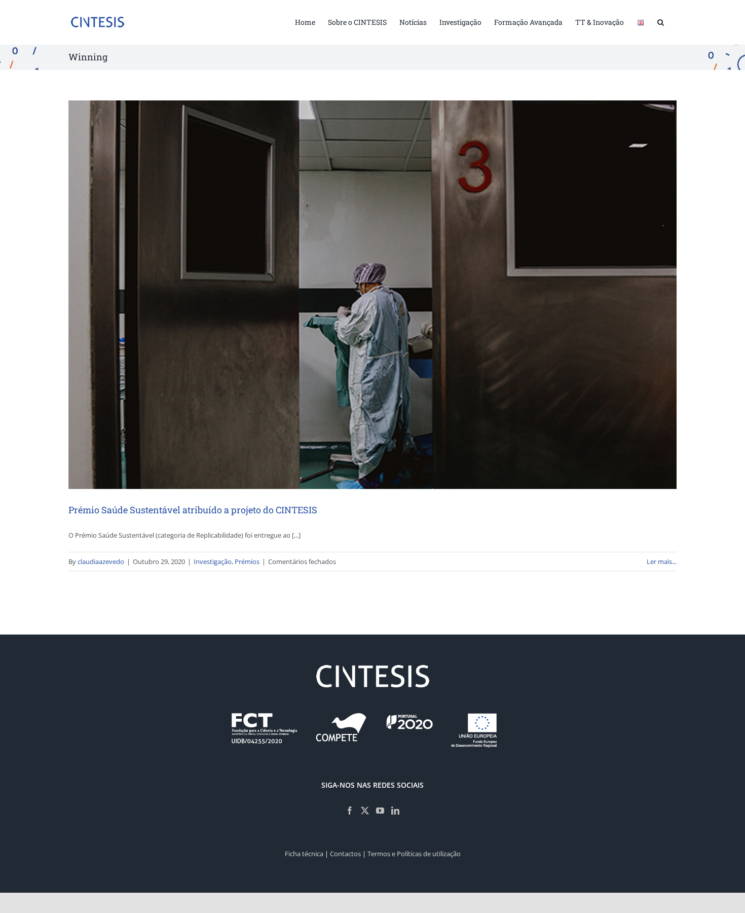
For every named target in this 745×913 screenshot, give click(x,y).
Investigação (213, 561)
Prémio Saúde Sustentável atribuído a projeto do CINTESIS (192, 510)
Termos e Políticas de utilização (414, 853)
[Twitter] (365, 810)
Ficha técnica (304, 853)
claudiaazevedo (101, 561)
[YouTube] (380, 810)
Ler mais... (662, 561)
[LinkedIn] (395, 810)
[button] (660, 21)
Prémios (247, 561)
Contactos (345, 853)
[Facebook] (350, 810)
